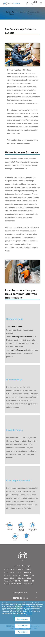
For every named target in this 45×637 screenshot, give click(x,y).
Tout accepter (22, 619)
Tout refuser (22, 626)
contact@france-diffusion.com (24, 337)
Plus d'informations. (19, 613)
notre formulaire (18, 350)
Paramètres (22, 632)
